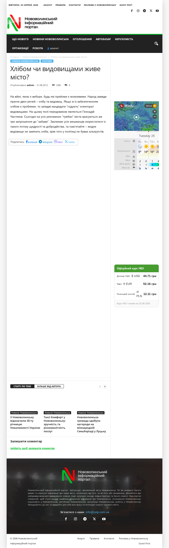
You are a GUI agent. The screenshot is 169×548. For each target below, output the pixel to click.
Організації (20, 48)
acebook (32, 142)
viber (60, 142)
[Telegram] (144, 11)
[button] (156, 43)
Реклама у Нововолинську (100, 5)
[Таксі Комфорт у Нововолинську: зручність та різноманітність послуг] (59, 403)
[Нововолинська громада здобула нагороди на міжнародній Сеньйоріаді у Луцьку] (92, 403)
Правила (60, 5)
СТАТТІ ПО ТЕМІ (22, 386)
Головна (14, 56)
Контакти (75, 5)
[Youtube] (157, 11)
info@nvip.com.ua (97, 512)
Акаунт (47, 5)
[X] (150, 11)
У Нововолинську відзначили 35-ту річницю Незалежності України (25, 422)
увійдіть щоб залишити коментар (32, 448)
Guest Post (126, 5)
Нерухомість (124, 39)
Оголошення (82, 39)
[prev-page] (100, 386)
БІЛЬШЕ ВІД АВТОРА (49, 386)
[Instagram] (138, 11)
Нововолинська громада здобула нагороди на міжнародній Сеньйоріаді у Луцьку (91, 424)
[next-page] (105, 386)
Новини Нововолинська (51, 39)
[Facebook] (131, 11)
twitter (71, 142)
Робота (38, 48)
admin (30, 85)
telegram (47, 142)
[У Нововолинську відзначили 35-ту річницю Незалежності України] (25, 403)
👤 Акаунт (53, 48)
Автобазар (103, 39)
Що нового (20, 39)
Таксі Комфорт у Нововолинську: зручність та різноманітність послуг (55, 424)
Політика (47, 61)
